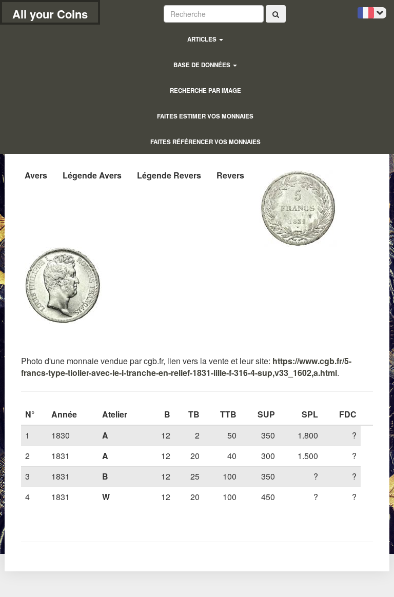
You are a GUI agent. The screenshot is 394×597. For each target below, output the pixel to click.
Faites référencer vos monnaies (205, 141)
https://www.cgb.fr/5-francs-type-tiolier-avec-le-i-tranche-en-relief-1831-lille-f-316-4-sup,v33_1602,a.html (186, 367)
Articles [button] (202, 39)
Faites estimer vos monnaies (205, 116)
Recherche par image (205, 90)
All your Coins (50, 14)
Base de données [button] (202, 65)
